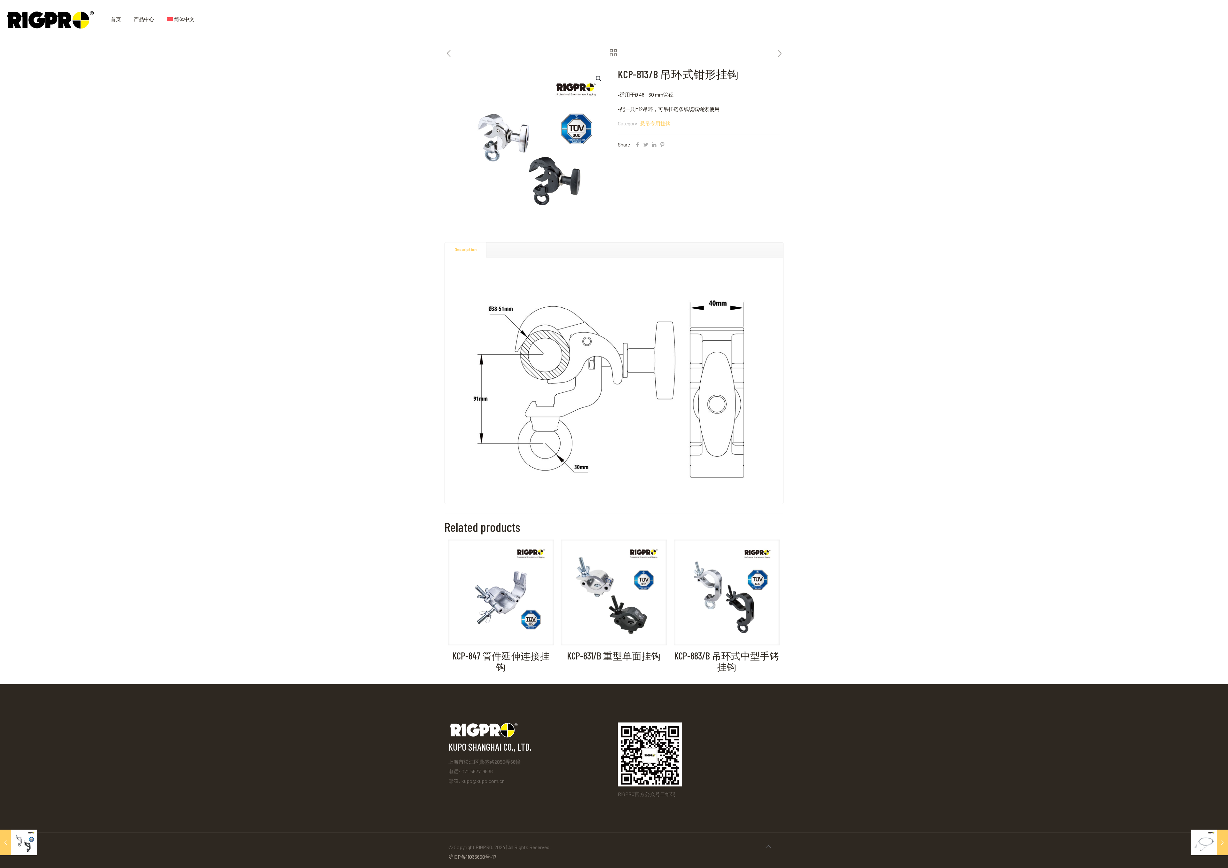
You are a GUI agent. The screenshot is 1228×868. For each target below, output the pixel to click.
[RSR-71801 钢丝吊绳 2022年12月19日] (1209, 842)
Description (465, 249)
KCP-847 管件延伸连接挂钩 (500, 661)
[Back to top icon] (768, 846)
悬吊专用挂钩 (655, 123)
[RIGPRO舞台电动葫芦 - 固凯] (50, 19)
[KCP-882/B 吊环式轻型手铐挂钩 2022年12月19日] (18, 842)
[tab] (465, 249)
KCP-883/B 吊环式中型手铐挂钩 (726, 661)
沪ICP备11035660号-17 (472, 857)
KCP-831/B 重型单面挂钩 (614, 655)
